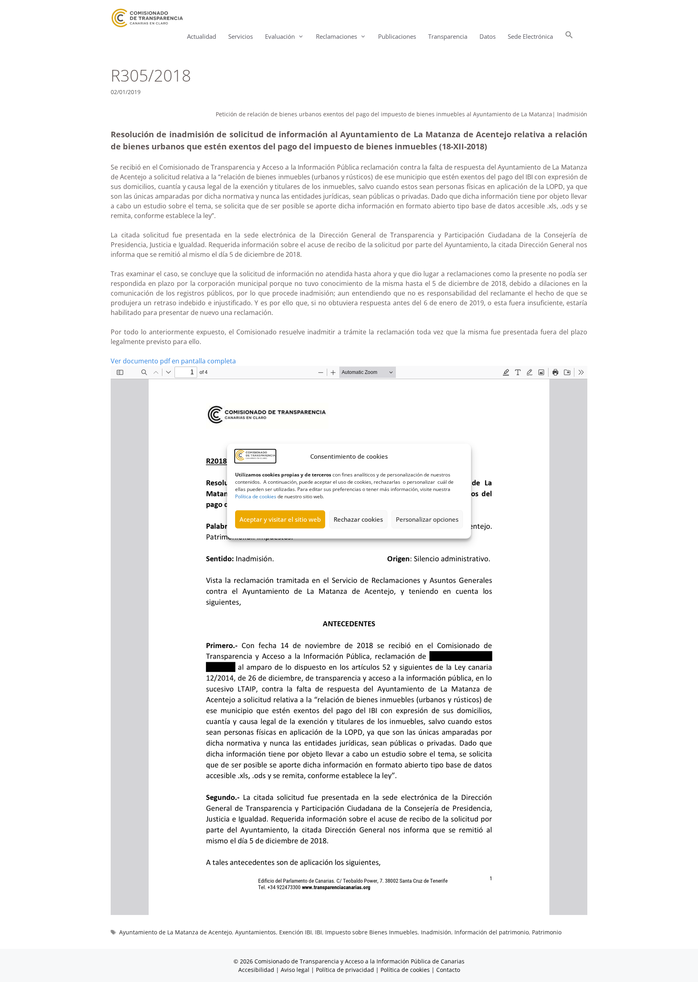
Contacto (448, 970)
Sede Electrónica (530, 36)
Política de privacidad (345, 970)
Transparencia (447, 36)
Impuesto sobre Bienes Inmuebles (371, 932)
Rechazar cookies (358, 519)
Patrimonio (546, 932)
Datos (487, 36)
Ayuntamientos (255, 932)
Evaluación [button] (280, 36)
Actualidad (201, 36)
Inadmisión (436, 932)
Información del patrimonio (491, 932)
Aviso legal (295, 970)
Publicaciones (397, 36)
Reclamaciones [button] (336, 36)
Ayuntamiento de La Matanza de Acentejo (175, 932)
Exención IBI (295, 932)
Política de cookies (255, 496)
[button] (569, 36)
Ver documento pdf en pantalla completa (173, 361)
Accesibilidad (257, 970)
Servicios (240, 36)
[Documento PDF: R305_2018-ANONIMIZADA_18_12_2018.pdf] (349, 640)
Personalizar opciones (427, 519)
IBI (318, 932)
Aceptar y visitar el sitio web (280, 519)
